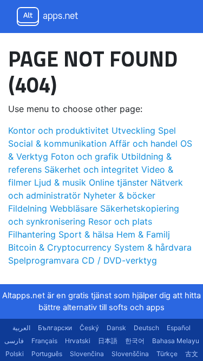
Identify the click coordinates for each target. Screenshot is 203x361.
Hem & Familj (143, 234)
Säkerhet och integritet (91, 169)
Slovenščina (130, 354)
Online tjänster (118, 182)
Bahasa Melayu (175, 341)
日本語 (107, 341)
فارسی (14, 341)
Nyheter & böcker (119, 195)
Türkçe (167, 354)
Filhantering (32, 234)
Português (46, 354)
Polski (14, 354)
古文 (191, 354)
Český (89, 328)
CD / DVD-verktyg (119, 260)
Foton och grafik (85, 156)
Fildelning (27, 208)
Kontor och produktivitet (58, 130)
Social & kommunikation (57, 143)
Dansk (116, 328)
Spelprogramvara (43, 260)
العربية (21, 328)
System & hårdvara (153, 247)
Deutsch (146, 328)
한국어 (135, 341)
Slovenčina (87, 354)
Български (55, 328)
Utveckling (133, 130)
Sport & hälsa (86, 234)
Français (44, 341)
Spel (167, 130)
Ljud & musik (60, 182)
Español (179, 328)
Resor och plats (120, 221)
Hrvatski (77, 341)
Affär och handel (143, 143)
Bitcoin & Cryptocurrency (60, 247)
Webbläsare (73, 208)
